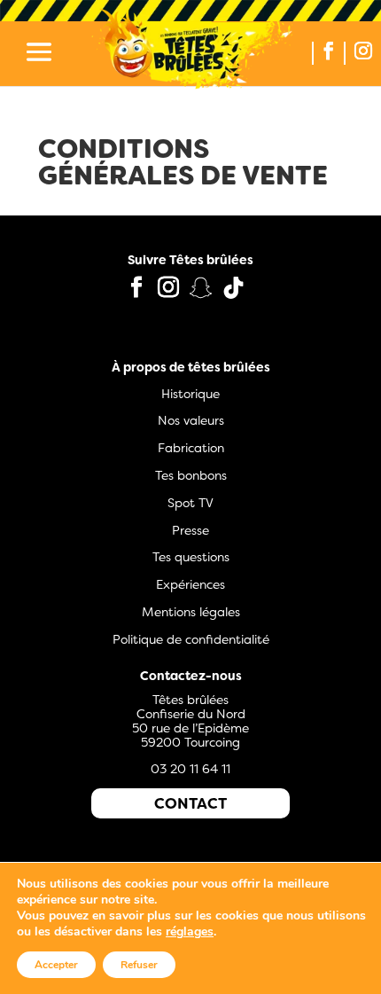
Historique (190, 394)
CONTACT (190, 803)
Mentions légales (191, 612)
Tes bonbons (191, 475)
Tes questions (190, 557)
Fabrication (191, 448)
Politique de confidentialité (191, 639)
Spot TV (190, 503)
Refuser (139, 965)
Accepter (56, 965)
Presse (190, 530)
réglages (190, 932)
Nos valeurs (191, 420)
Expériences (190, 584)
